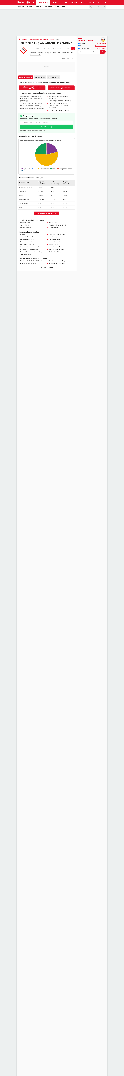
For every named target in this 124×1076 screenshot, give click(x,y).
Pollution (32, 39)
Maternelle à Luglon (55, 242)
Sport (54, 2)
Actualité (24, 39)
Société (29, 7)
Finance (74, 2)
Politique (21, 7)
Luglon (22, 234)
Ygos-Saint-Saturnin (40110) (57, 225)
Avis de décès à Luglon (27, 237)
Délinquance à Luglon (27, 239)
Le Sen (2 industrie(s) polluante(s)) (30, 106)
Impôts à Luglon (54, 237)
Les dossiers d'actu (85, 48)
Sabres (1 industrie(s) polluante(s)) (30, 96)
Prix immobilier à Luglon (56, 249)
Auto (83, 2)
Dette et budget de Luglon (57, 234)
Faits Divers (38, 7)
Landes (52, 39)
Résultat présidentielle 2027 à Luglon (31, 261)
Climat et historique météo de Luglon (31, 252)
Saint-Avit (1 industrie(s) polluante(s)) (60, 101)
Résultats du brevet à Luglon (58, 261)
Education (48, 7)
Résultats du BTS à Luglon (57, 263)
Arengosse (52, 53)
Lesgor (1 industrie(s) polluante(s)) (59, 110)
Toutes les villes (54, 227)
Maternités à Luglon (55, 247)
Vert (59, 53)
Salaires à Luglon (25, 254)
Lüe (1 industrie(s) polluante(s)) (58, 103)
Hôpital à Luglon (54, 244)
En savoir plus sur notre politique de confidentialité (32, 130)
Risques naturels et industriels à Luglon (61, 87)
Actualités (43, 2)
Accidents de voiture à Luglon (29, 249)
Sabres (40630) (25, 222)
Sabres (40, 53)
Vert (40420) (52, 222)
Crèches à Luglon (54, 239)
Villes (63, 7)
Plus (91, 2)
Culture (64, 2)
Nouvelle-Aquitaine (42, 39)
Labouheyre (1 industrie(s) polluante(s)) (32, 108)
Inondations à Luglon (26, 242)
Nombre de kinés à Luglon (28, 244)
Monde (56, 7)
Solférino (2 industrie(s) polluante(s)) (31, 103)
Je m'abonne (45, 127)
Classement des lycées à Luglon (30, 247)
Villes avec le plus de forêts (47, 213)
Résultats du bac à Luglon (28, 263)
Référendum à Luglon (55, 252)
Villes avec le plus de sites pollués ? (32, 87)
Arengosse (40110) (25, 227)
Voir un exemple (100, 43)
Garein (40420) (24, 225)
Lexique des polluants (46, 268)
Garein (46, 53)
